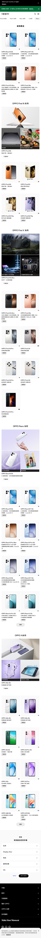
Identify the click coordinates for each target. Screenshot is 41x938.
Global (4, 4)
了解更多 (4, 58)
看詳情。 (31, 9)
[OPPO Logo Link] (5, 14)
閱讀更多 (8, 934)
